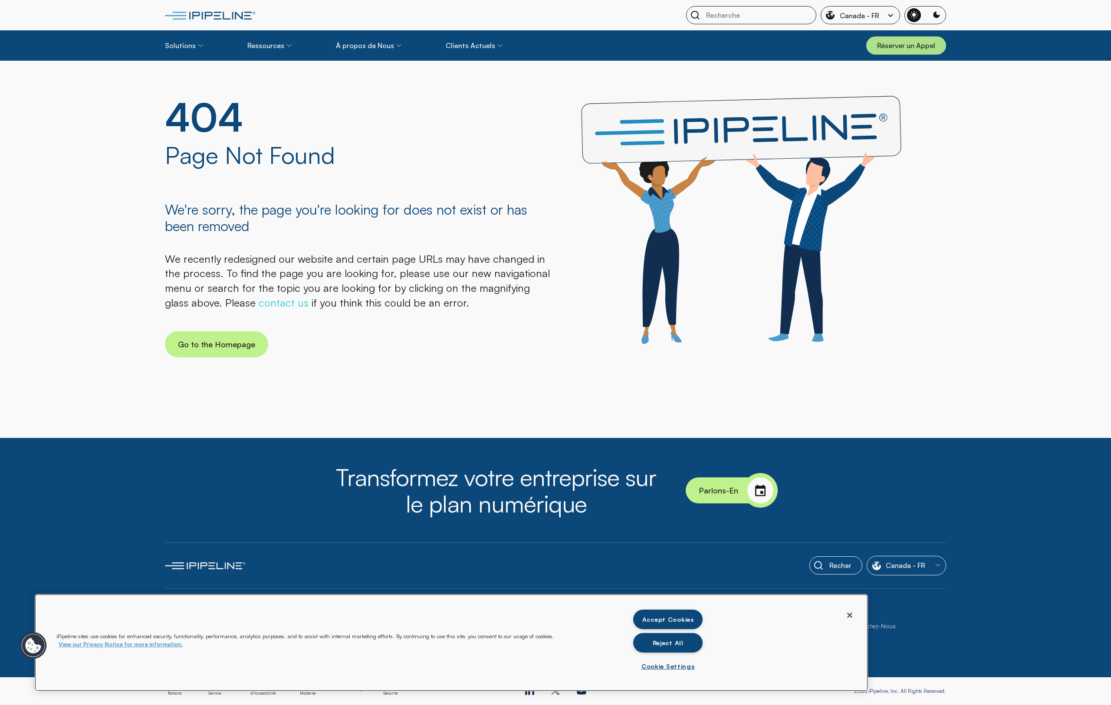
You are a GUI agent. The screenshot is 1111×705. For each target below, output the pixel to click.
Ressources (265, 45)
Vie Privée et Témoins (179, 691)
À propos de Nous (365, 45)
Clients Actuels (470, 45)
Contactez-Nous (872, 626)
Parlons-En (718, 490)
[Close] (849, 615)
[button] (33, 645)
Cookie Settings (668, 666)
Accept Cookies (668, 619)
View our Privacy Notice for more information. (121, 644)
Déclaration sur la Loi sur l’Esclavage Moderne (332, 691)
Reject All (668, 642)
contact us (284, 302)
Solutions (180, 45)
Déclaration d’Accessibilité (263, 691)
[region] (451, 642)
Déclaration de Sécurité (396, 691)
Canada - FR (859, 15)
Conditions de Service (220, 691)
